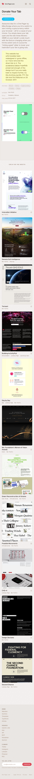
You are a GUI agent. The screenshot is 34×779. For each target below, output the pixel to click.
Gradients (11, 95)
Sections (4, 714)
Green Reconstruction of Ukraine (14, 496)
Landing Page (15, 355)
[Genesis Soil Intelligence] (17, 237)
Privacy (25, 774)
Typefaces (5, 718)
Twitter (4, 747)
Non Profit (11, 92)
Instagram (5, 749)
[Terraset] (17, 284)
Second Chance (8, 685)
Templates (5, 716)
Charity (17, 85)
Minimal (16, 95)
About (30, 774)
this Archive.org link (13, 75)
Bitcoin (11, 85)
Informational (14, 498)
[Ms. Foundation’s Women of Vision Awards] (17, 426)
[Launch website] (31, 212)
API (3, 732)
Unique (18, 88)
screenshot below (13, 65)
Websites (4, 711)
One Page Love (9, 4)
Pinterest (4, 754)
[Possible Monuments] (17, 522)
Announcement (5, 355)
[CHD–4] (17, 569)
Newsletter (5, 737)
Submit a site (6, 728)
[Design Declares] (17, 616)
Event (3, 451)
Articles (4, 721)
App (3, 402)
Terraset (5, 306)
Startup (12, 261)
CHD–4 (4, 590)
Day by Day (6, 400)
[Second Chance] (17, 663)
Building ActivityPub (9, 353)
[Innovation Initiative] (17, 190)
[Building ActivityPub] (17, 331)
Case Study (5, 498)
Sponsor (4, 740)
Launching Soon (24, 355)
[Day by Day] (17, 379)
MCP (3, 735)
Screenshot (7, 19)
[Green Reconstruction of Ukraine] (17, 474)
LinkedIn (4, 751)
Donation (11, 88)
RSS (3, 756)
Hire (3, 730)
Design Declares (8, 638)
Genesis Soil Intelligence (11, 259)
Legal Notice (17, 774)
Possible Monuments (9, 543)
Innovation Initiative (9, 212)
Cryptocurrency (25, 85)
